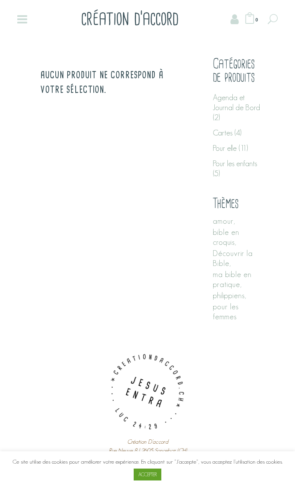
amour (223, 221)
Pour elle (225, 148)
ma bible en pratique (232, 279)
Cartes (222, 133)
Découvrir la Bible (233, 258)
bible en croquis (226, 237)
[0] (249, 19)
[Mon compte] (234, 19)
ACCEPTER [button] (147, 474)
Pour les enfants (235, 163)
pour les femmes (226, 311)
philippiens (229, 295)
